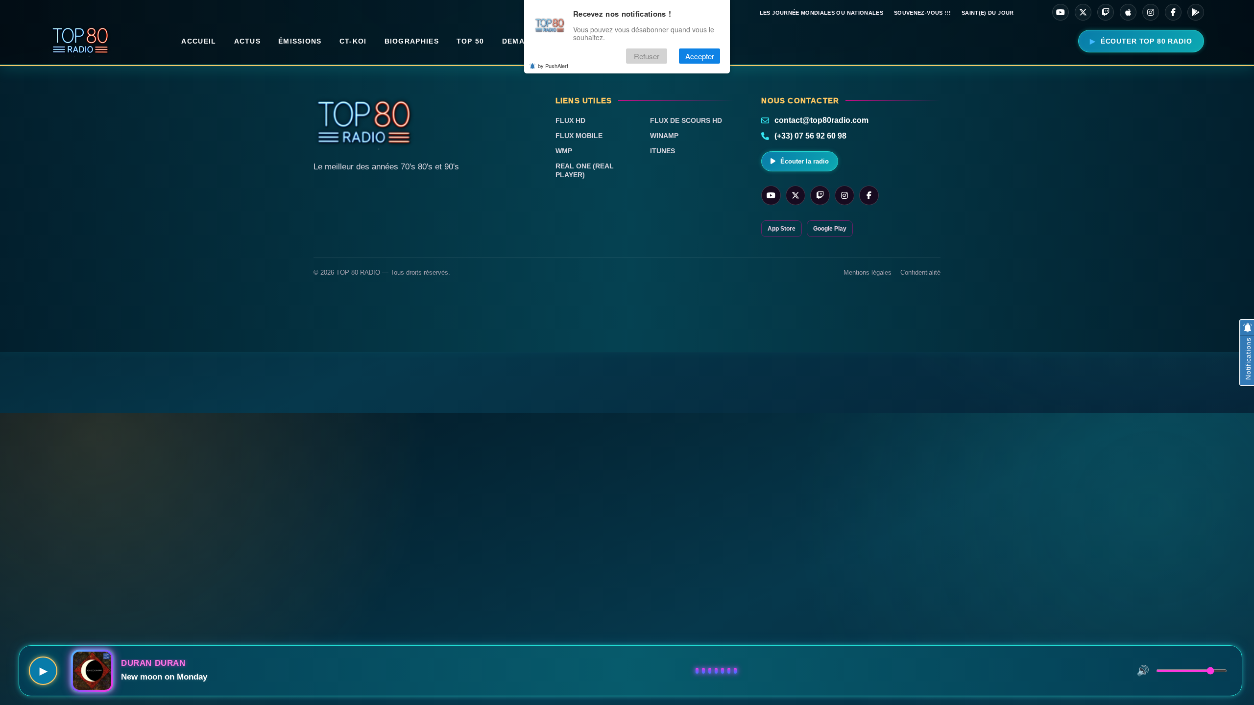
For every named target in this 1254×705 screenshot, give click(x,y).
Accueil (198, 41)
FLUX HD (570, 120)
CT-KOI (353, 41)
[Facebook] (1173, 12)
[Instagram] (1150, 12)
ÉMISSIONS (300, 41)
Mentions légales (868, 272)
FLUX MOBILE (579, 136)
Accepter (699, 56)
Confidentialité (920, 272)
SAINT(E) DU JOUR (988, 13)
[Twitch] (1105, 12)
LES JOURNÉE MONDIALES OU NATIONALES (821, 13)
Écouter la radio (804, 161)
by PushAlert (553, 66)
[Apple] (1128, 12)
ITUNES (662, 151)
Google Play (829, 228)
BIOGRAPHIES (412, 41)
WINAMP (664, 136)
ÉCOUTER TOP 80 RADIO (1146, 41)
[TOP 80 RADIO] (80, 41)
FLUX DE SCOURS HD (686, 120)
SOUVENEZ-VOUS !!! (922, 13)
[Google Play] (1195, 12)
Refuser (646, 56)
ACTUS (247, 41)
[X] (1083, 12)
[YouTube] (1060, 12)
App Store (782, 228)
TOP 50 (470, 41)
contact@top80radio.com (821, 120)
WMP (563, 151)
